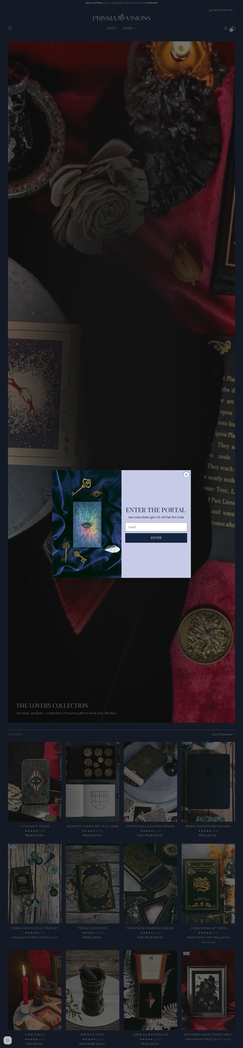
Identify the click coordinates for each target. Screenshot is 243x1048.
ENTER (156, 538)
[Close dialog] (186, 475)
